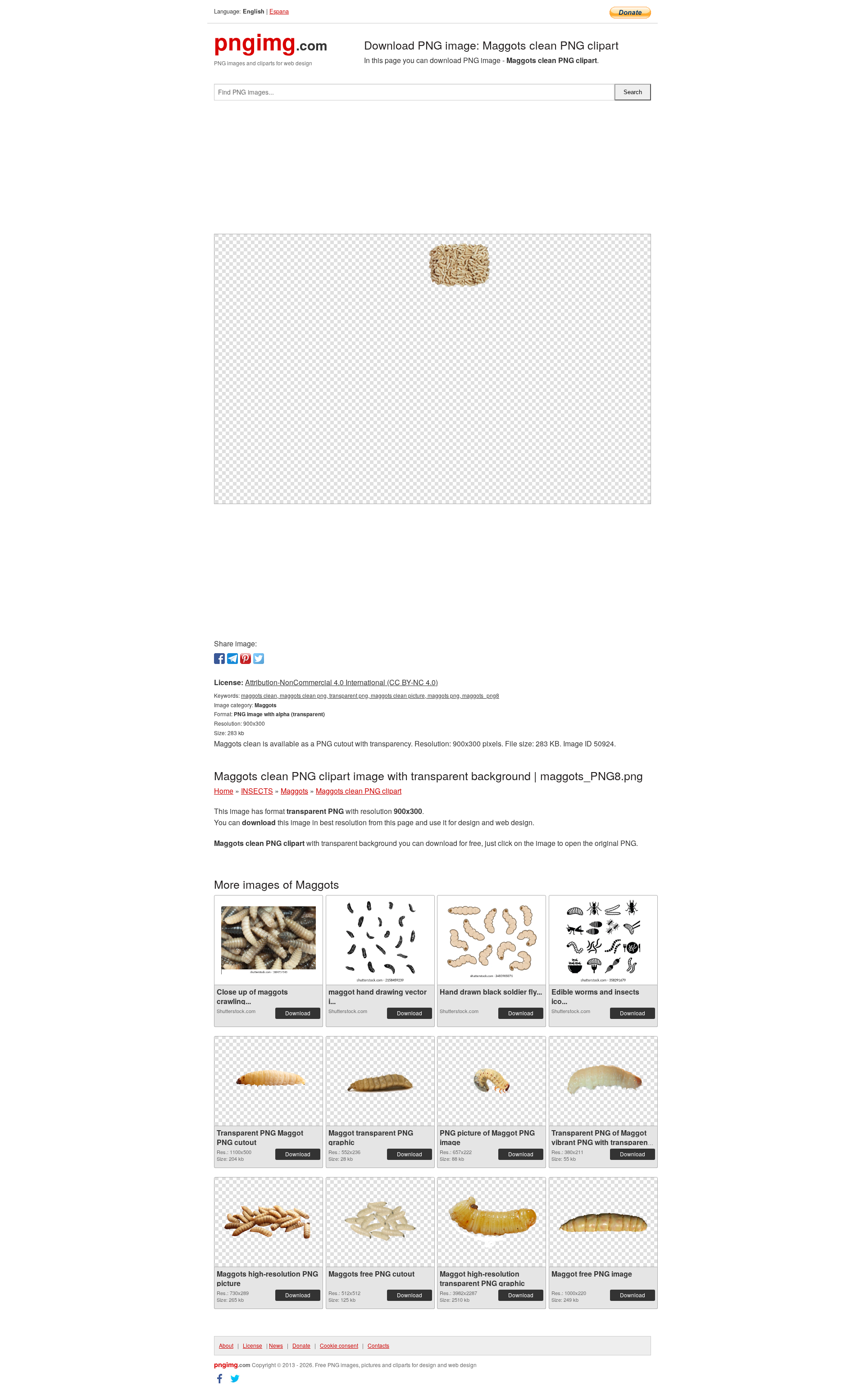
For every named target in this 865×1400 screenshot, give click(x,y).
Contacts (378, 1345)
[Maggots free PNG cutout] (380, 1222)
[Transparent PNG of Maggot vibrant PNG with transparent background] (603, 1081)
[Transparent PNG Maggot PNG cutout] (268, 1081)
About (226, 1345)
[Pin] (245, 658)
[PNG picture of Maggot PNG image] (491, 1081)
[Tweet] (258, 658)
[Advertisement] (432, 171)
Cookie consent (339, 1345)
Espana (279, 11)
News (276, 1345)
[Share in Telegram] (232, 658)
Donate (301, 1345)
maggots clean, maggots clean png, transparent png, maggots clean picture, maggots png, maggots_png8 (370, 695)
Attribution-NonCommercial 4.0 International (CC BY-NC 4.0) (341, 682)
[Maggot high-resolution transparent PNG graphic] (491, 1222)
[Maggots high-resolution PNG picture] (268, 1222)
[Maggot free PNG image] (603, 1222)
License (252, 1345)
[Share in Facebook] (219, 658)
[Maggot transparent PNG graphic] (380, 1081)
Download (297, 1013)
